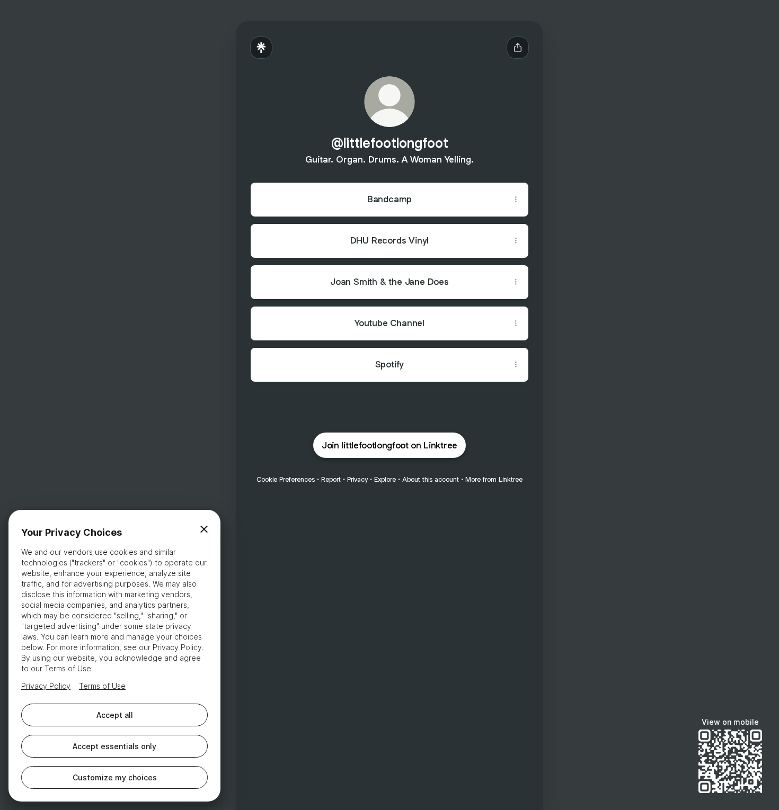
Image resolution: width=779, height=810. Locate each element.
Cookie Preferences (285, 479)
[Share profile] (517, 47)
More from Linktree (494, 479)
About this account (430, 479)
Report (331, 479)
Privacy (357, 479)
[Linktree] (261, 47)
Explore (385, 479)
